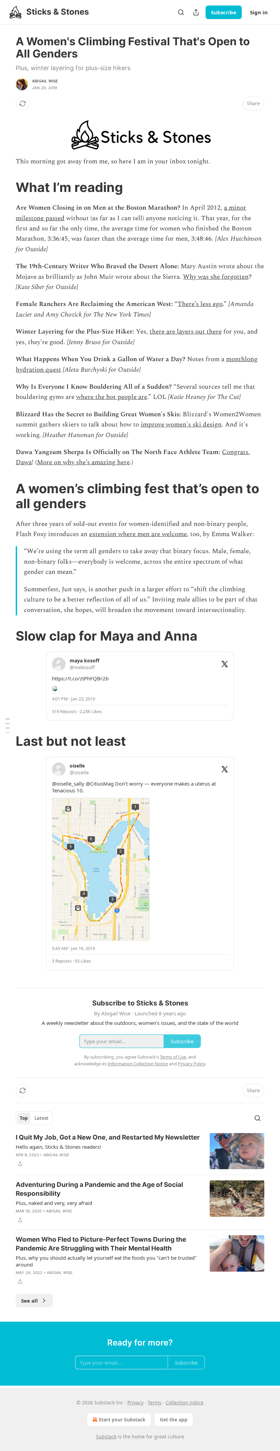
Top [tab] (24, 1118)
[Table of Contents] (7, 725)
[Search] (181, 12)
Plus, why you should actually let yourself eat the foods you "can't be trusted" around (106, 1261)
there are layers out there (186, 332)
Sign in (259, 12)
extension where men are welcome (138, 534)
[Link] (6, 187)
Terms (155, 1402)
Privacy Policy (191, 1064)
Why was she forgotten (216, 277)
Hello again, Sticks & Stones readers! (58, 1146)
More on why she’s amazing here (83, 462)
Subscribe (223, 12)
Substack (106, 1436)
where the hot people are (111, 397)
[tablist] (34, 1118)
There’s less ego (200, 304)
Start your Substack (122, 1419)
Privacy (135, 1402)
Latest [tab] (41, 1118)
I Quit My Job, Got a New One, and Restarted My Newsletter (108, 1137)
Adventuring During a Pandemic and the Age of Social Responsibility (99, 1189)
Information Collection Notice (138, 1064)
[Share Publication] (196, 12)
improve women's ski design (181, 425)
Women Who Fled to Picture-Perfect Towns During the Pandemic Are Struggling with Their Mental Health (101, 1244)
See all (29, 1300)
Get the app (173, 1419)
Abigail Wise (45, 81)
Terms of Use (173, 1057)
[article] (140, 1151)
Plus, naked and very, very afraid (54, 1202)
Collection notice (185, 1402)
